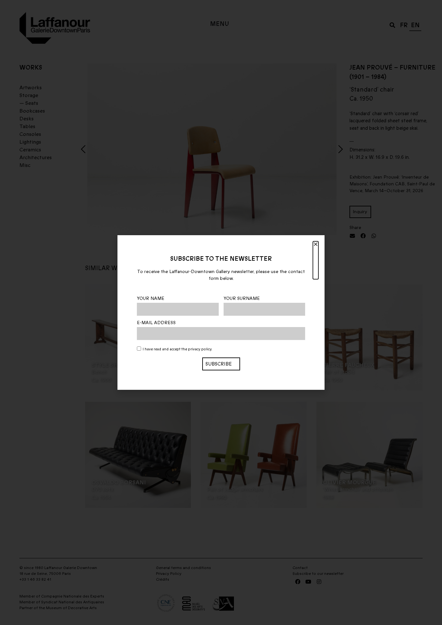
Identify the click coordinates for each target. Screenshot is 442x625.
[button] (315, 260)
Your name (150, 298)
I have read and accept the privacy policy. (177, 349)
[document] (221, 312)
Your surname (242, 298)
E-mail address (156, 323)
